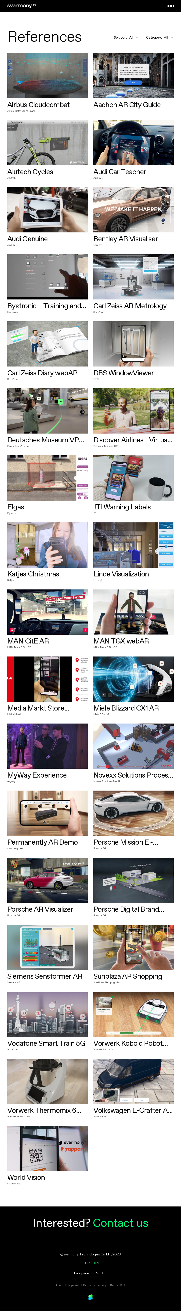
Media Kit (117, 1285)
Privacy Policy (94, 1285)
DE (104, 1273)
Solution (120, 37)
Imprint (74, 1285)
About (60, 1285)
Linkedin (90, 1263)
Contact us (120, 1223)
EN (95, 1273)
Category (154, 37)
